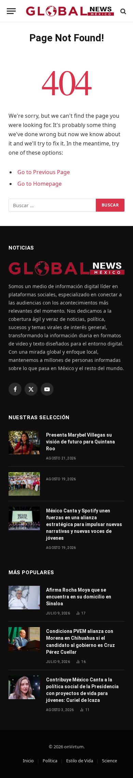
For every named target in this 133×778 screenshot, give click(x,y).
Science (109, 761)
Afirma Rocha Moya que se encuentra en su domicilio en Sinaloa (78, 596)
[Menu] (11, 11)
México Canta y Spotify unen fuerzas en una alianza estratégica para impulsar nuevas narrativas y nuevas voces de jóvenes (84, 524)
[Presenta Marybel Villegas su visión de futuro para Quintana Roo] (24, 442)
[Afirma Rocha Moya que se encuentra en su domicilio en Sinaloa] (24, 597)
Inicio (28, 761)
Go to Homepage (39, 183)
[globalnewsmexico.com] (70, 11)
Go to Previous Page (43, 172)
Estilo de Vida (79, 761)
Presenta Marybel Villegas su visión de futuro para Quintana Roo (80, 441)
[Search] (122, 11)
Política (50, 761)
